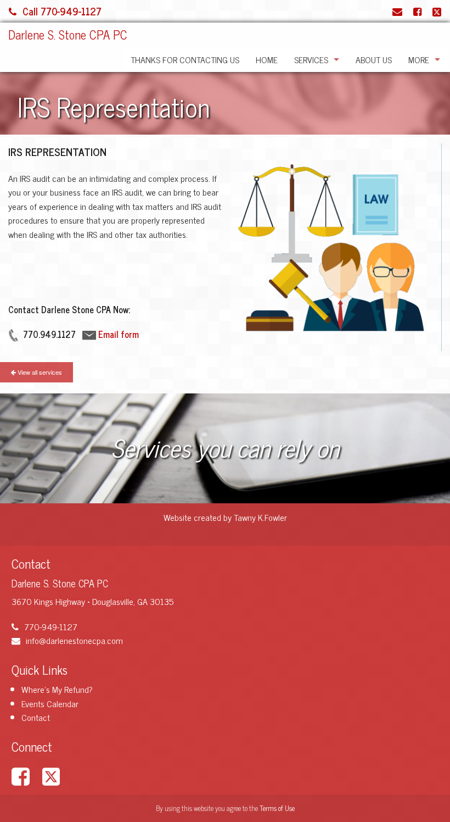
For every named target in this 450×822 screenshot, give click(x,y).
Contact (35, 717)
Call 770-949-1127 (62, 11)
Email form (118, 334)
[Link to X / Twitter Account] (436, 11)
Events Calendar (49, 703)
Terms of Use (277, 808)
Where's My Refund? (57, 689)
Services (311, 59)
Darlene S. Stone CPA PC (67, 34)
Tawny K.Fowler (260, 517)
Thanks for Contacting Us (185, 59)
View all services (39, 372)
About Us (374, 59)
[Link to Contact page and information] (397, 11)
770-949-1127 (50, 626)
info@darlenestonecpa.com (74, 640)
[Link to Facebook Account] (417, 11)
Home (267, 59)
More (418, 59)
